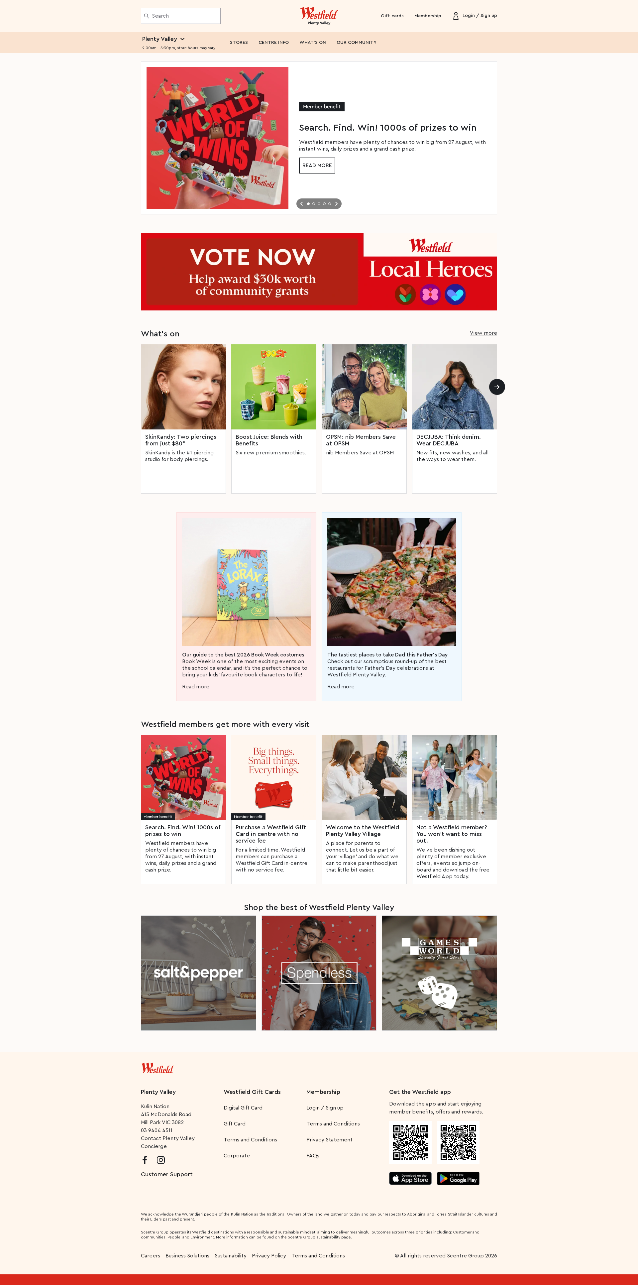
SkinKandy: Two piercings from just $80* (180, 440)
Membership (427, 16)
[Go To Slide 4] (324, 203)
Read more (317, 165)
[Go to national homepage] (157, 1066)
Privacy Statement (329, 1139)
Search (160, 16)
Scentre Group (465, 1255)
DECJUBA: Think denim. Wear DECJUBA (448, 440)
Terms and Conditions (250, 1139)
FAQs (312, 1155)
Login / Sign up (325, 1107)
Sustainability (231, 1255)
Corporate (237, 1155)
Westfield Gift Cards (252, 1092)
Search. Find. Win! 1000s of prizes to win (182, 830)
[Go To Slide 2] (313, 203)
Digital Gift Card (243, 1107)
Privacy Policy (269, 1255)
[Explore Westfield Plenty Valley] (319, 16)
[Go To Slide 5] (329, 203)
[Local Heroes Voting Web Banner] (319, 271)
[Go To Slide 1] (308, 203)
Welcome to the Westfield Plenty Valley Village (362, 830)
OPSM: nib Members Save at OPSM (361, 440)
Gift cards (392, 16)
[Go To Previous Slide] (301, 203)
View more (483, 333)
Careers (150, 1255)
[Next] (497, 387)
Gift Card (235, 1123)
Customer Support (167, 1174)
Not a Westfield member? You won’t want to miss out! (451, 834)
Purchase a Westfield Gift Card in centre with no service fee (271, 834)
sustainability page (333, 1237)
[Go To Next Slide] (336, 203)
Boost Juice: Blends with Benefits (269, 440)
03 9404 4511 (156, 1130)
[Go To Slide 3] (319, 203)
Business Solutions (187, 1255)
